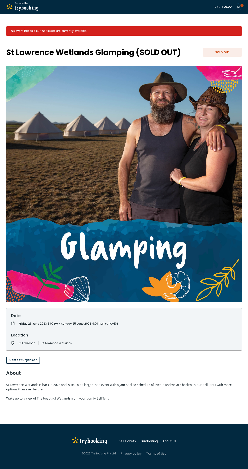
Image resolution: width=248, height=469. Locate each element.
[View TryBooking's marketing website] (89, 441)
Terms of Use (156, 454)
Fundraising (149, 441)
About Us (169, 441)
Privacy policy (131, 454)
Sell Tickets (127, 441)
